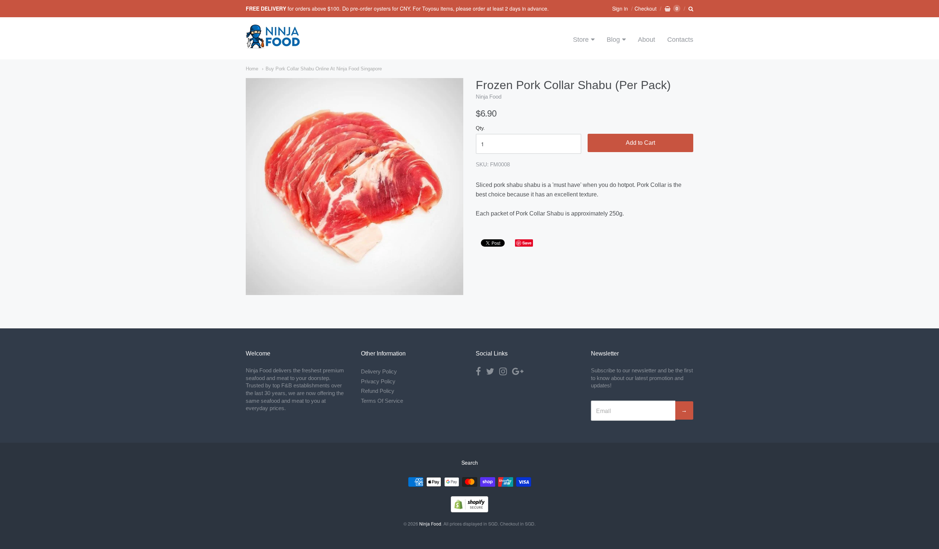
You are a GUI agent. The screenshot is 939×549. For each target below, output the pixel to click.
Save (526, 243)
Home (252, 68)
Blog (613, 39)
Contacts (680, 39)
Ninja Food (488, 96)
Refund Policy (377, 391)
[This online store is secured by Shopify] (469, 510)
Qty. (480, 128)
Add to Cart (640, 143)
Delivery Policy (379, 371)
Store (581, 39)
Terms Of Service (382, 401)
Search (469, 462)
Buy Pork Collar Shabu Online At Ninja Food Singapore (324, 68)
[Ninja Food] (273, 46)
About (646, 39)
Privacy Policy (378, 381)
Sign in (620, 8)
